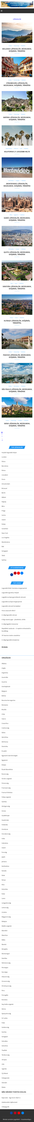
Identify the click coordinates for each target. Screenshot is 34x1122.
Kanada (4, 871)
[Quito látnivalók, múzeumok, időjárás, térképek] (17, 236)
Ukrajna (4, 1060)
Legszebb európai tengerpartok (12, 602)
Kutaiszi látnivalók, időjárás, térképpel (17, 322)
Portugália (5, 995)
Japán (3, 857)
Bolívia (4, 696)
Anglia (4, 668)
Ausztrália (5, 677)
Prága (3, 511)
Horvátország (6, 834)
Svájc (3, 1023)
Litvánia (4, 912)
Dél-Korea (5, 742)
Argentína (5, 673)
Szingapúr (5, 551)
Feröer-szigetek (7, 779)
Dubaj (3, 524)
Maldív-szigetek (7, 926)
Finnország (5, 783)
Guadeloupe (5, 815)
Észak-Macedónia (7, 769)
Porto (3, 479)
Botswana (5, 705)
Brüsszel (4, 488)
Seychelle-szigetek (7, 1004)
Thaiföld (4, 1050)
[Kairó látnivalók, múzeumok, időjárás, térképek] (17, 202)
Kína (3, 885)
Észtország (5, 774)
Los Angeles (5, 537)
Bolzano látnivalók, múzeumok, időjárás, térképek (17, 50)
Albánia (4, 663)
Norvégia (5, 972)
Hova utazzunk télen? (8, 610)
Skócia (4, 1009)
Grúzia (4, 811)
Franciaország (6, 788)
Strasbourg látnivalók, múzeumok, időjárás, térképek (17, 84)
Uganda (4, 1069)
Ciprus (4, 719)
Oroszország (6, 981)
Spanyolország (6, 1013)
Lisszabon (5, 475)
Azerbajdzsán (6, 686)
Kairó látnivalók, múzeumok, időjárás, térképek (17, 219)
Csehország (5, 728)
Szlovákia (5, 1041)
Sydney (4, 560)
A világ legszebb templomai (10, 640)
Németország (6, 963)
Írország (4, 852)
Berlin (3, 493)
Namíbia (4, 958)
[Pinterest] (15, 1113)
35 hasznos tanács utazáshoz (11, 635)
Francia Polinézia (7, 792)
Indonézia (5, 843)
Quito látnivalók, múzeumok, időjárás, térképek (17, 253)
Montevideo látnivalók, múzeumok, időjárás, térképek (17, 185)
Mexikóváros (6, 542)
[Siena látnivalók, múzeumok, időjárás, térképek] (17, 407)
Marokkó (4, 931)
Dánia (3, 732)
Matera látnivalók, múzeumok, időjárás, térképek (17, 118)
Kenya (4, 880)
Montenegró (6, 954)
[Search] (32, 10)
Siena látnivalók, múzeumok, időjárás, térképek (17, 424)
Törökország (5, 1055)
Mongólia (5, 949)
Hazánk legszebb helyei (9, 452)
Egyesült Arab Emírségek (9, 755)
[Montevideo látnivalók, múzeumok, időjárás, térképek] (17, 167)
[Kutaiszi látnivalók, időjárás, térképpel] (17, 304)
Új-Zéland (5, 1073)
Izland (3, 520)
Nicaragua (5, 967)
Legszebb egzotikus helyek (10, 593)
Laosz (3, 898)
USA (3, 1064)
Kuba (3, 894)
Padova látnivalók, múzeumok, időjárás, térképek (17, 356)
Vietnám (4, 1083)
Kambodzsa (5, 866)
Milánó (4, 497)
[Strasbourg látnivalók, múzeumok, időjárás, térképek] (17, 67)
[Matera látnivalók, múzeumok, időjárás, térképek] (17, 101)
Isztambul (5, 529)
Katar (3, 875)
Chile (3, 714)
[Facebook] (11, 1113)
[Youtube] (19, 1113)
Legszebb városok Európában (11, 606)
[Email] (22, 1113)
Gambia (4, 802)
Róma (3, 470)
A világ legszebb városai (9, 615)
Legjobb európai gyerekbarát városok (14, 597)
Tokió (3, 555)
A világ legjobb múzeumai (10, 624)
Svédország (5, 1027)
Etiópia (4, 765)
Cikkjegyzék (5, 1107)
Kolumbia (5, 889)
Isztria (4, 515)
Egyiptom (5, 760)
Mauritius (5, 935)
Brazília (4, 709)
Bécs (3, 506)
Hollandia (5, 825)
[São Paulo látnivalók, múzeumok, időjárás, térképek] (17, 373)
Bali (3, 546)
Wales (4, 1087)
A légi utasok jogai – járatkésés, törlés (13, 619)
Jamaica (4, 861)
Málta (3, 940)
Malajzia (4, 921)
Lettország (5, 907)
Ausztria (4, 682)
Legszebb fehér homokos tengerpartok (14, 588)
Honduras (5, 829)
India (3, 838)
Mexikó (4, 944)
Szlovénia (5, 1046)
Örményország (6, 986)
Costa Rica (5, 723)
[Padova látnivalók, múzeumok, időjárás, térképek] (17, 339)
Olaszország (5, 977)
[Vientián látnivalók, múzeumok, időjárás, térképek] (17, 270)
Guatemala (5, 820)
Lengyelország (6, 903)
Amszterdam (6, 484)
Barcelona (5, 466)
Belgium (4, 691)
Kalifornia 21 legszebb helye (17, 151)
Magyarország (6, 917)
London (4, 457)
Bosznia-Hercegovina (8, 700)
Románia (4, 1000)
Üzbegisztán (5, 1078)
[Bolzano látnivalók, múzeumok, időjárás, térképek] (17, 33)
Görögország (6, 806)
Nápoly (4, 502)
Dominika (5, 746)
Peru (3, 990)
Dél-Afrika (5, 737)
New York (5, 533)
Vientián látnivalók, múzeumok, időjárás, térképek (17, 287)
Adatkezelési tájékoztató (9, 1102)
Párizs (3, 461)
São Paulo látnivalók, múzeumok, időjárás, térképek (17, 390)
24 (2, 440)
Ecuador (4, 751)
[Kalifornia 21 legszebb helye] (17, 135)
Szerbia (4, 1032)
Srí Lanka (4, 1018)
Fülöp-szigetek (6, 797)
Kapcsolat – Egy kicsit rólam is (11, 1098)
